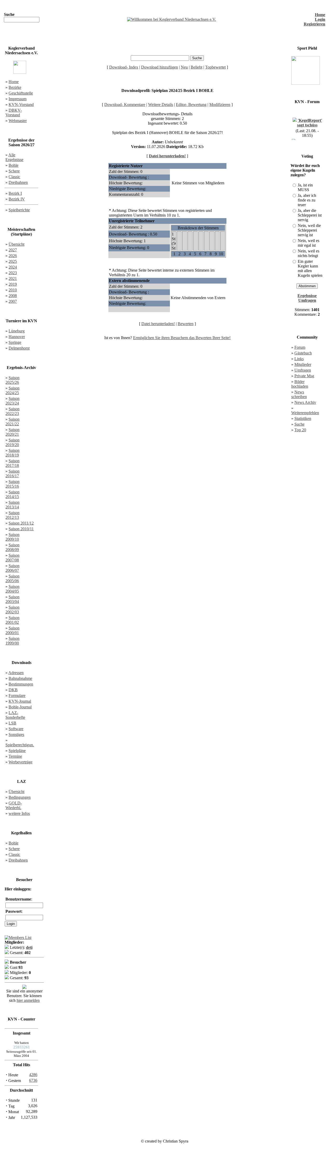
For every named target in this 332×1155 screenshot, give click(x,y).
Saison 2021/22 (12, 421)
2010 (13, 290)
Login (320, 19)
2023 (13, 273)
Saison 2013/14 (12, 504)
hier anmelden (28, 1000)
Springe (15, 342)
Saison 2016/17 (12, 473)
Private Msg (304, 376)
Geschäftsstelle (21, 93)
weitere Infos (19, 813)
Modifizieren (219, 104)
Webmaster (18, 120)
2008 (13, 295)
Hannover (17, 336)
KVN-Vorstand (21, 104)
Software (16, 729)
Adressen (16, 672)
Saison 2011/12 (21, 523)
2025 (13, 261)
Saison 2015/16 (12, 483)
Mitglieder (302, 364)
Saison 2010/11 (21, 529)
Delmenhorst (19, 348)
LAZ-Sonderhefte (15, 715)
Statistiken (302, 418)
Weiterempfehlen (305, 413)
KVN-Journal (20, 701)
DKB (13, 690)
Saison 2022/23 (12, 411)
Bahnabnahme (20, 678)
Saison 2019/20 (12, 442)
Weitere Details (160, 104)
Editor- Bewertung (191, 104)
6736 (33, 1080)
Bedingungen (20, 797)
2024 (13, 267)
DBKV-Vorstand (13, 112)
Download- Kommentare (124, 104)
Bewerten (185, 323)
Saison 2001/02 (12, 619)
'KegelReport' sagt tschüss (309, 120)
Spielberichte (19, 210)
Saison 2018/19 (12, 452)
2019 (13, 284)
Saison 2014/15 (12, 494)
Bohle (13, 165)
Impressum (17, 99)
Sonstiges (16, 734)
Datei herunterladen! (167, 156)
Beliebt (196, 67)
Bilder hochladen (299, 383)
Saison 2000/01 (12, 630)
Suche (299, 424)
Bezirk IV (17, 199)
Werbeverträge (20, 762)
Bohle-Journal (20, 707)
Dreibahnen (18, 182)
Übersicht (16, 244)
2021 (13, 278)
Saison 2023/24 (12, 400)
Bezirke (15, 87)
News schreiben (299, 394)
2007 (13, 301)
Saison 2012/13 (12, 515)
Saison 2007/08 (12, 557)
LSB (12, 723)
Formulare (17, 695)
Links (299, 359)
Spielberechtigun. (19, 745)
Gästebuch (303, 353)
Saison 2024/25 (12, 390)
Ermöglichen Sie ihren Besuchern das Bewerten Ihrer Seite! (182, 337)
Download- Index (123, 67)
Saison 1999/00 (12, 640)
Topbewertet (215, 67)
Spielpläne (17, 750)
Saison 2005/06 (12, 578)
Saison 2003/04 (12, 599)
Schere (14, 171)
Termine (15, 756)
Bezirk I (15, 193)
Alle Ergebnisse (14, 157)
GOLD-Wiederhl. (13, 805)
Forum (299, 347)
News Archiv (305, 402)
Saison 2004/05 (12, 588)
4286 (33, 1074)
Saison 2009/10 (12, 536)
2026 (13, 255)
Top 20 (300, 430)
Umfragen (302, 370)
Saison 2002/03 (12, 609)
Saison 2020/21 (12, 432)
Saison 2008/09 (12, 547)
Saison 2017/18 (12, 463)
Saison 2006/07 (12, 568)
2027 (13, 250)
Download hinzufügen (159, 67)
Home (320, 14)
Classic (14, 176)
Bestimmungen (21, 684)
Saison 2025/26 (12, 380)
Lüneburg (17, 331)
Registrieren (314, 24)
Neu (184, 67)
